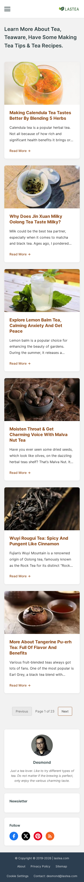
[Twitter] (26, 836)
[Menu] (7, 9)
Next (65, 711)
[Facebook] (13, 836)
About (21, 866)
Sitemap (61, 866)
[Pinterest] (38, 836)
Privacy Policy (40, 866)
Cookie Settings (17, 876)
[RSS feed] (50, 836)
